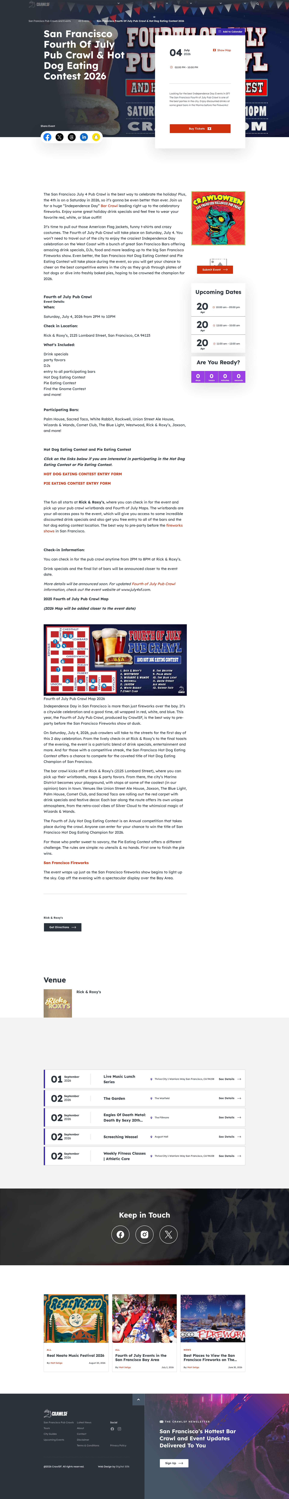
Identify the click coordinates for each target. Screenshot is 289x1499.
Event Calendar (208, 5)
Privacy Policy (118, 1445)
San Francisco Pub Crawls (59, 1422)
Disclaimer (83, 1439)
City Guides (235, 5)
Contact (81, 1433)
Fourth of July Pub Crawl (153, 584)
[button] (257, 6)
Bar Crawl (109, 205)
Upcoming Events (137, 5)
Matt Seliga (56, 1363)
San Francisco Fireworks (66, 862)
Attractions (181, 5)
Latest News (84, 1422)
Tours (161, 5)
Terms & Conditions (88, 1445)
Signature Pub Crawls (102, 5)
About (80, 1428)
